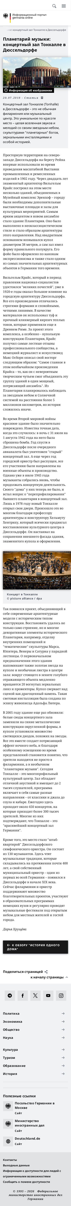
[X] (36, 996)
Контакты (10, 1160)
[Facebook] (24, 996)
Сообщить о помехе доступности (26, 1182)
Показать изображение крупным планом (37, 570)
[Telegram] (11, 996)
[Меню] (63, 6)
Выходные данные (16, 1165)
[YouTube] (49, 996)
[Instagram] (62, 996)
